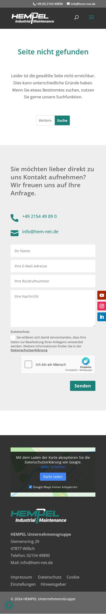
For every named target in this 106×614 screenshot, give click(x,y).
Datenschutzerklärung (29, 350)
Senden (82, 386)
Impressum (21, 577)
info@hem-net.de (36, 562)
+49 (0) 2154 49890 (49, 4)
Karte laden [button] (53, 476)
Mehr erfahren (53, 466)
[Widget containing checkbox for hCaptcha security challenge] (58, 364)
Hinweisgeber (53, 584)
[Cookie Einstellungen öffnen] (9, 607)
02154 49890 (38, 555)
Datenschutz (50, 577)
